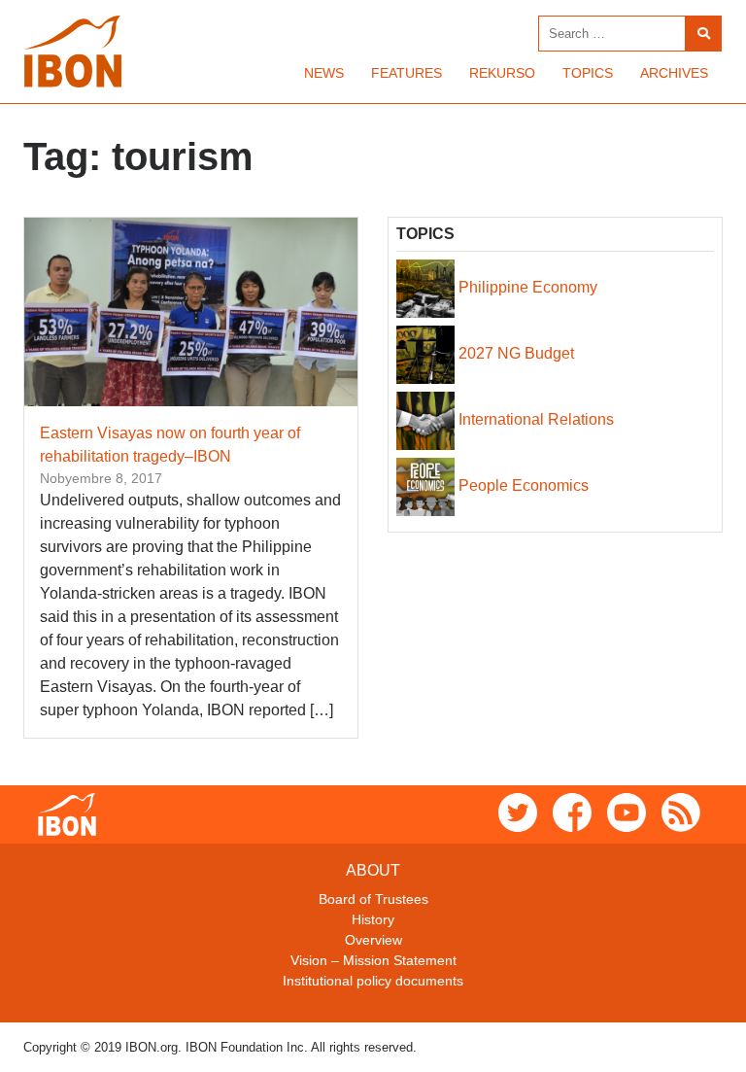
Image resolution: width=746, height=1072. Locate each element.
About (373, 870)
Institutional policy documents (373, 980)
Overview (373, 940)
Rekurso (502, 73)
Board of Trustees (373, 899)
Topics (587, 73)
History (373, 919)
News (324, 73)
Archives (674, 73)
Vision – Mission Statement (373, 960)
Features (406, 73)
